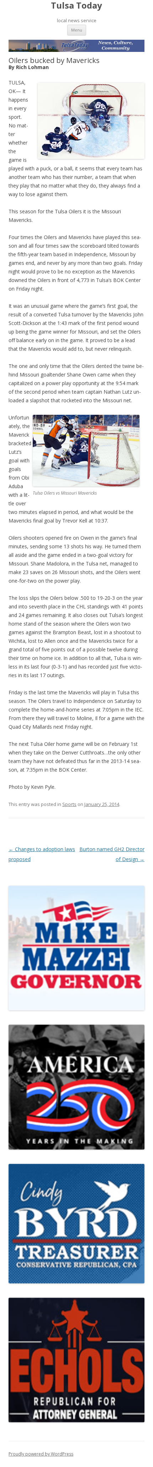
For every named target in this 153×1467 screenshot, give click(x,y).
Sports (69, 804)
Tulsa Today (76, 5)
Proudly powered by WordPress (41, 1454)
